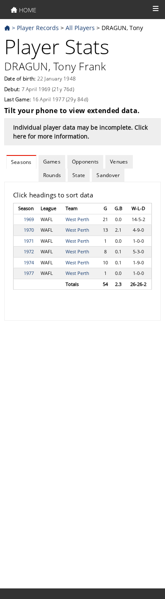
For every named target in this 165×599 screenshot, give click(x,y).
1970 (29, 230)
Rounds (52, 175)
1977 (29, 273)
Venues (119, 161)
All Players (80, 28)
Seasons (21, 162)
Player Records (38, 28)
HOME (26, 10)
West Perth (77, 219)
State (78, 175)
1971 (29, 241)
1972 (29, 251)
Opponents (85, 161)
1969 (29, 219)
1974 (29, 262)
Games (51, 161)
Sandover (108, 175)
